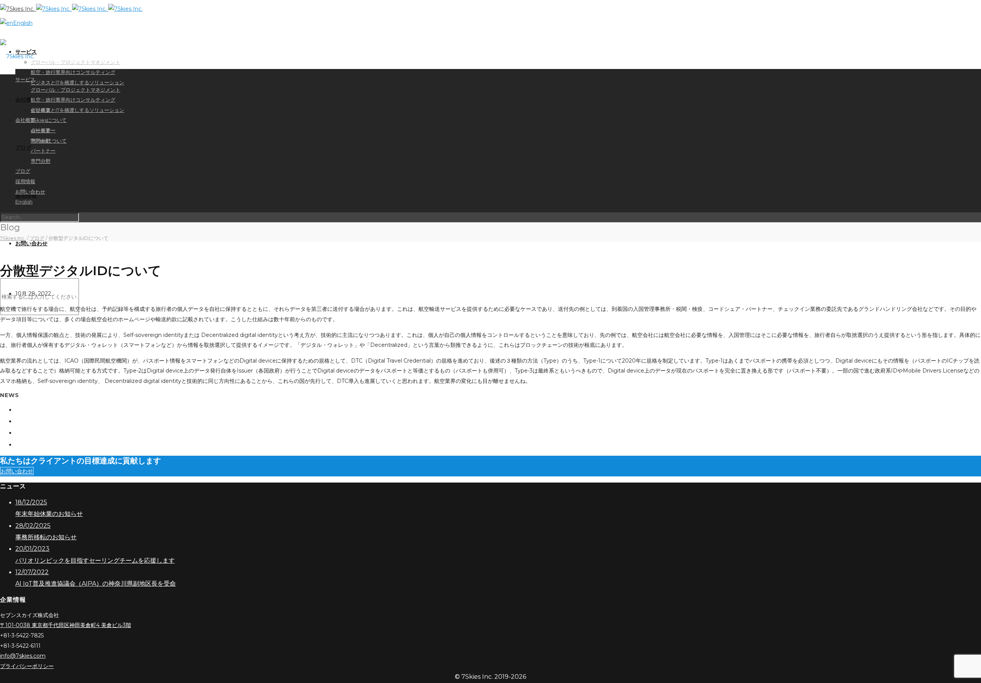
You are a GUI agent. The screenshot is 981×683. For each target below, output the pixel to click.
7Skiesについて (49, 120)
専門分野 (41, 161)
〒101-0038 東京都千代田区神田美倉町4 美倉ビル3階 (65, 625)
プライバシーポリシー (27, 666)
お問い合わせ (31, 243)
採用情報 (25, 181)
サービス (25, 79)
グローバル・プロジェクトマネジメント (75, 90)
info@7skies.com (23, 655)
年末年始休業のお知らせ (65, 409)
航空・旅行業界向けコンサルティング (73, 72)
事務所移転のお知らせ (64, 421)
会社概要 (25, 120)
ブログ (23, 147)
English (23, 23)
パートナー (43, 151)
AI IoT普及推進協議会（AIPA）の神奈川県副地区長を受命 (113, 444)
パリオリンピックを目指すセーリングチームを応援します (112, 432)
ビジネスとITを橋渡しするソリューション (77, 82)
